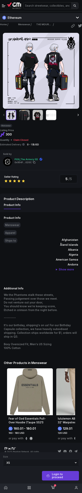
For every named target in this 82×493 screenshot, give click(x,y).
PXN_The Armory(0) (26, 159)
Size (5, 456)
